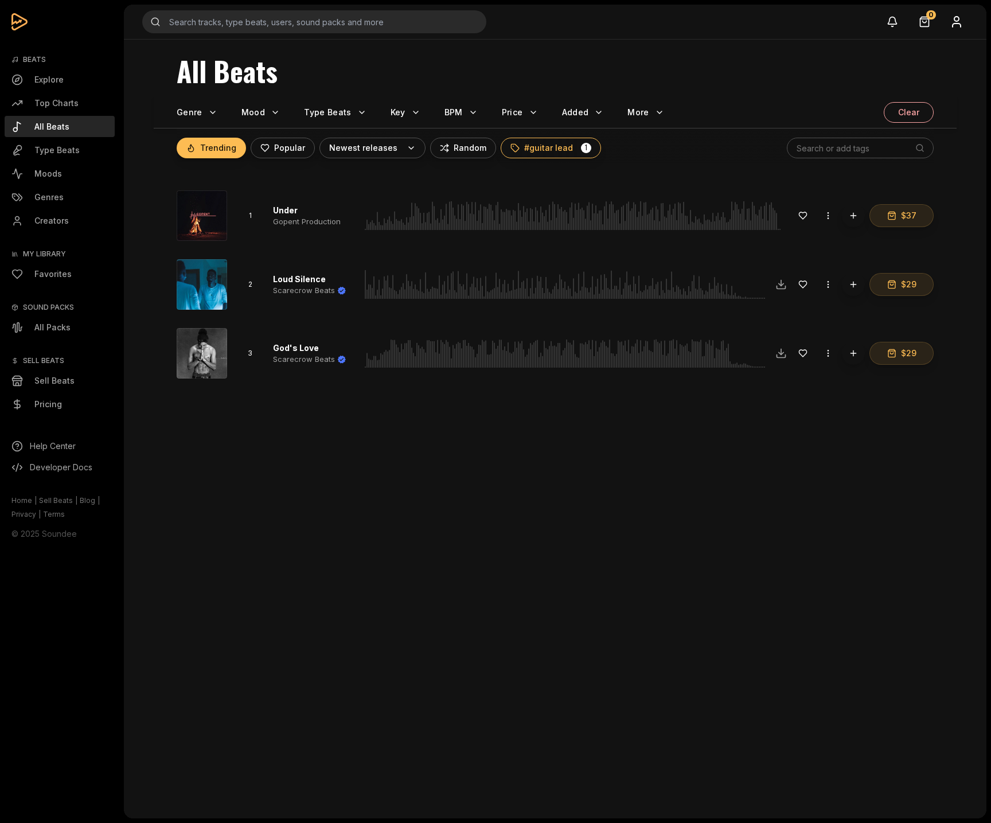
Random (470, 148)
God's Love (296, 348)
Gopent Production (307, 221)
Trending (218, 148)
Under (285, 210)
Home (21, 500)
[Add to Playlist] (853, 215)
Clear (908, 112)
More (638, 112)
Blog (87, 500)
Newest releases (363, 148)
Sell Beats (56, 500)
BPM (453, 112)
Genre (189, 112)
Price (512, 112)
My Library (44, 253)
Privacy (23, 514)
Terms (54, 514)
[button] (586, 148)
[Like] (802, 215)
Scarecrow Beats (304, 290)
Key (398, 112)
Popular (289, 148)
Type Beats (328, 112)
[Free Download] (781, 284)
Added (575, 112)
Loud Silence (299, 279)
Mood (253, 112)
